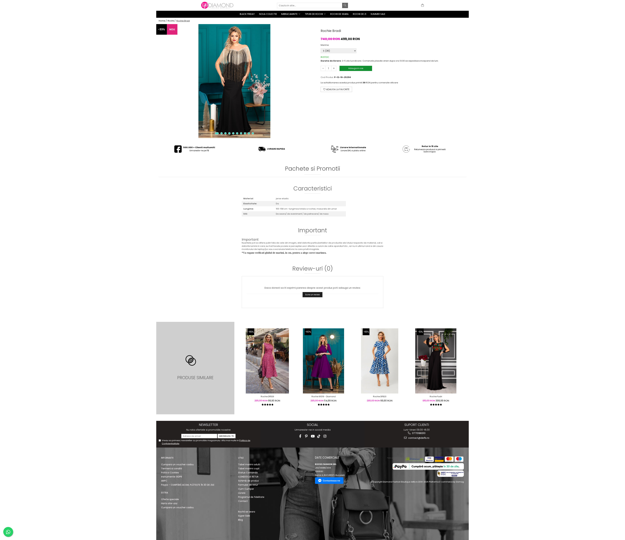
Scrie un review (312, 294)
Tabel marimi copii (248, 468)
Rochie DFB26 (267, 396)
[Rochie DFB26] (267, 360)
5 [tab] (233, 133)
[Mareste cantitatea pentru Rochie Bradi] (333, 68)
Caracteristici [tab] (312, 189)
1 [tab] (217, 133)
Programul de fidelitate (251, 497)
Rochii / (172, 20)
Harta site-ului (169, 503)
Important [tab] (312, 230)
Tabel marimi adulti (249, 464)
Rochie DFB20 (379, 396)
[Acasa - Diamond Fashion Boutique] (217, 5)
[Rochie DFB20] (379, 360)
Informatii (167, 457)
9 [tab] (249, 133)
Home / (163, 20)
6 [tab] (237, 133)
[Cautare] (345, 5)
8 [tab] (245, 133)
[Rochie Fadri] (435, 360)
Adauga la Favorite (337, 89)
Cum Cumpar (246, 489)
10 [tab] (253, 133)
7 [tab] (241, 133)
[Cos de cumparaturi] (422, 5)
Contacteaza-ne (331, 480)
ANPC (164, 480)
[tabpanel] (234, 81)
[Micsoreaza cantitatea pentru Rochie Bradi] (323, 68)
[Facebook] (300, 436)
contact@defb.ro (418, 438)
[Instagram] (325, 436)
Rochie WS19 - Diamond (324, 396)
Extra (164, 492)
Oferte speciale (170, 499)
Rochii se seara (246, 511)
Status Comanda (248, 472)
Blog (240, 519)
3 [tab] (225, 133)
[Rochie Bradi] (234, 81)
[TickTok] (319, 436)
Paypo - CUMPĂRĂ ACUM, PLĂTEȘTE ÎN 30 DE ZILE (187, 484)
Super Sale (244, 515)
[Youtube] (312, 436)
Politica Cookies (170, 472)
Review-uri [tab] (312, 269)
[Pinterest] (306, 436)
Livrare (241, 493)
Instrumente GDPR (171, 476)
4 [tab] (229, 133)
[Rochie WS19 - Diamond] (323, 360)
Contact (243, 501)
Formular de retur (248, 484)
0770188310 (418, 433)
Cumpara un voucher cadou (177, 464)
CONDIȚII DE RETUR (248, 476)
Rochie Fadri (436, 396)
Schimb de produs (248, 480)
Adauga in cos (355, 68)
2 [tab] (221, 133)
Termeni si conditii (171, 468)
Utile (241, 457)
